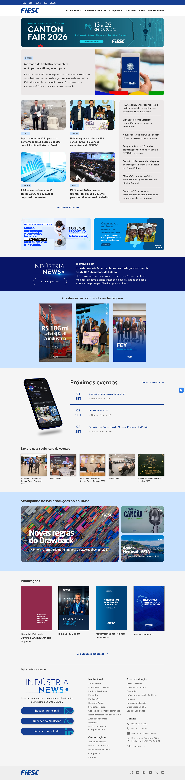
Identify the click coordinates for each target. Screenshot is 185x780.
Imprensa (93, 722)
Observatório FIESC (136, 707)
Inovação (131, 699)
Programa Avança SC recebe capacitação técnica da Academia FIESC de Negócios (140, 150)
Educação (132, 691)
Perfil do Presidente (97, 691)
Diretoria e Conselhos (99, 687)
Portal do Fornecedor (98, 745)
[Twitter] (156, 772)
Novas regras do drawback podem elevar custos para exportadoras (141, 136)
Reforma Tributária (144, 634)
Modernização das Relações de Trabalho (110, 635)
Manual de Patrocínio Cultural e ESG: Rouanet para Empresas (36, 638)
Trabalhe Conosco (97, 741)
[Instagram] (131, 772)
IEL (45, 3)
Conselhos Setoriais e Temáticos (104, 711)
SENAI (38, 3)
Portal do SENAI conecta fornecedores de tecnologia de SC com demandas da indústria (141, 194)
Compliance (94, 753)
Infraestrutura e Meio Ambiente (142, 695)
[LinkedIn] (137, 772)
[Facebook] (143, 772)
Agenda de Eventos (97, 718)
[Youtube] (150, 772)
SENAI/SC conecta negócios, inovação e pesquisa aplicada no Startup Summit (140, 179)
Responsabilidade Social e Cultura (104, 714)
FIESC (23, 3)
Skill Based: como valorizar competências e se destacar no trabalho (137, 123)
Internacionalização (136, 703)
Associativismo (134, 683)
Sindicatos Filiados (97, 707)
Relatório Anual (96, 703)
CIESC (53, 3)
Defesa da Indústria (136, 687)
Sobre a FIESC (95, 683)
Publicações (94, 699)
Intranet (92, 757)
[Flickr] (162, 772)
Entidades (93, 695)
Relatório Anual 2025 (69, 634)
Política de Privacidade (99, 749)
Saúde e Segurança (136, 711)
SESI (31, 3)
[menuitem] (73, 10)
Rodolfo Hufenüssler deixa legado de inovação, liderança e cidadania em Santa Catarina (141, 164)
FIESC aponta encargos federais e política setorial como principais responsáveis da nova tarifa (140, 108)
